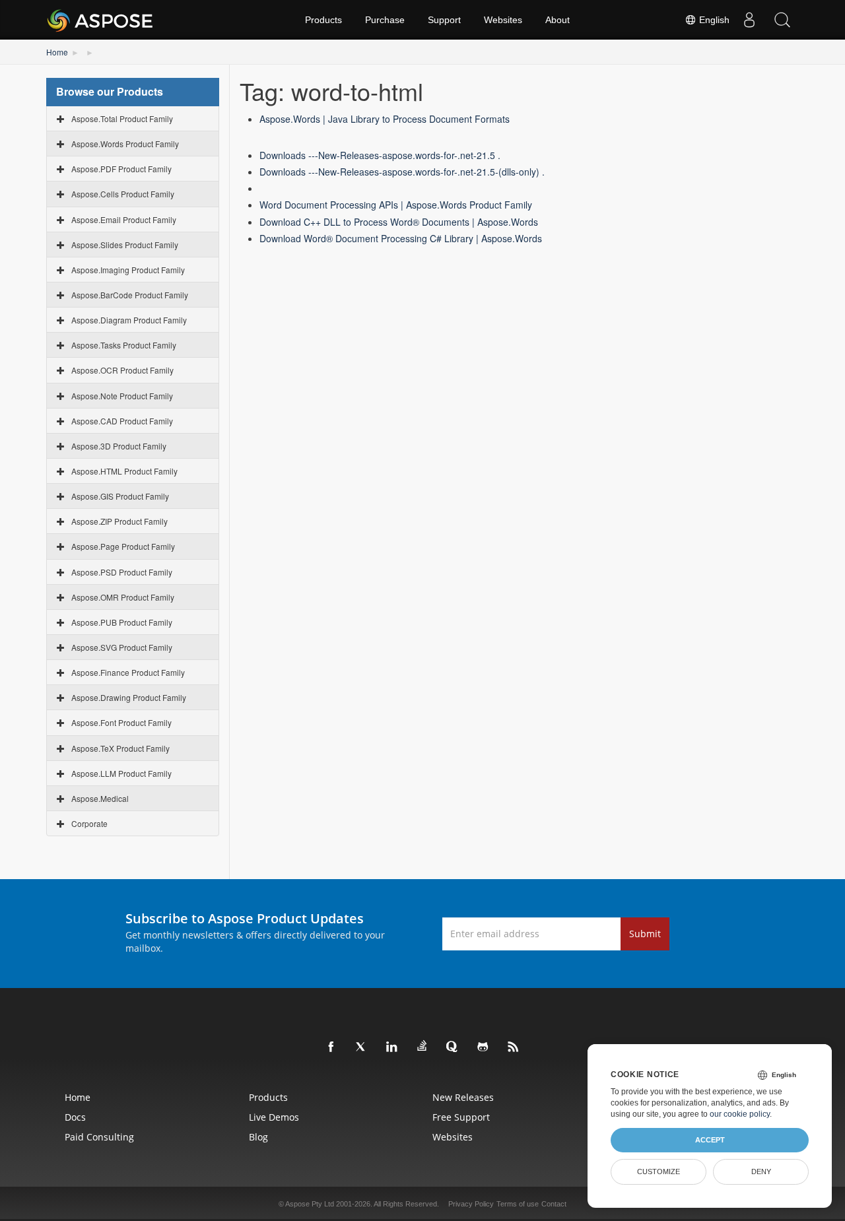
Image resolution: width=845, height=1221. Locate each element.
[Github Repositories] (483, 1047)
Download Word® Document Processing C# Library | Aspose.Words (400, 238)
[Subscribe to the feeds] (513, 1047)
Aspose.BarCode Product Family (129, 294)
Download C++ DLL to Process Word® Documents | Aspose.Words (398, 221)
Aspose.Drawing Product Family (128, 697)
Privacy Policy (471, 1204)
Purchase (385, 20)
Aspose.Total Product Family (122, 118)
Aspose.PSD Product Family (121, 572)
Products (323, 20)
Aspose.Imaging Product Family (128, 269)
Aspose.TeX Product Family (120, 748)
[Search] (782, 20)
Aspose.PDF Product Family (121, 168)
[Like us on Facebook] (331, 1047)
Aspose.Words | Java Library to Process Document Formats (384, 118)
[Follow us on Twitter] (361, 1047)
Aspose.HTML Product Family (124, 471)
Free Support (461, 1117)
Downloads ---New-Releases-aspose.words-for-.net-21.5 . (379, 155)
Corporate (89, 823)
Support (444, 20)
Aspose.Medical (100, 798)
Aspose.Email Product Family (123, 219)
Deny (761, 1171)
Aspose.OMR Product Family (122, 597)
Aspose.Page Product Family (123, 546)
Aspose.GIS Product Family (120, 496)
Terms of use (517, 1204)
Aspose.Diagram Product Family (129, 319)
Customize (658, 1171)
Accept (710, 1140)
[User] (749, 20)
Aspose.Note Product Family (122, 395)
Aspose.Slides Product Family (124, 244)
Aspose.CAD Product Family (122, 420)
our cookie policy (740, 1114)
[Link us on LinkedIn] (392, 1047)
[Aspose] (100, 19)
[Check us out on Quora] (452, 1047)
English (712, 20)
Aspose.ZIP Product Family (119, 521)
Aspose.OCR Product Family (122, 370)
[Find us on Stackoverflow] (422, 1046)
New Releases (463, 1097)
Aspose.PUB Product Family (121, 622)
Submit (645, 933)
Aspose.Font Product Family (121, 722)
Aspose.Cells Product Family (122, 193)
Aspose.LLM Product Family (121, 773)
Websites (503, 20)
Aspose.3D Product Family (118, 445)
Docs (75, 1117)
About (557, 20)
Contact (553, 1204)
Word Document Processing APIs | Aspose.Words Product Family (395, 204)
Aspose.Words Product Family (125, 143)
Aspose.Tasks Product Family (123, 344)
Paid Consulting (99, 1137)
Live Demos (274, 1117)
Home (57, 51)
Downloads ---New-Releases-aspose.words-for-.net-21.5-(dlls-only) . (402, 171)
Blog (258, 1137)
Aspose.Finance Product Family (128, 672)
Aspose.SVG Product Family (121, 647)
